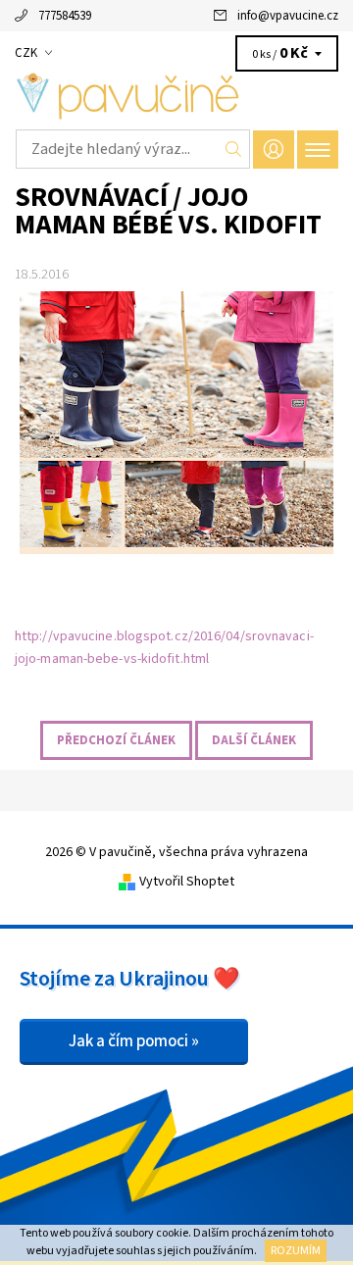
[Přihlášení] (273, 149)
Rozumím (296, 1250)
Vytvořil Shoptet (186, 881)
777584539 (64, 16)
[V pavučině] (176, 96)
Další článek (254, 740)
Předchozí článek (116, 740)
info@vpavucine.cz (287, 16)
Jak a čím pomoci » (134, 1041)
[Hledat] (234, 149)
